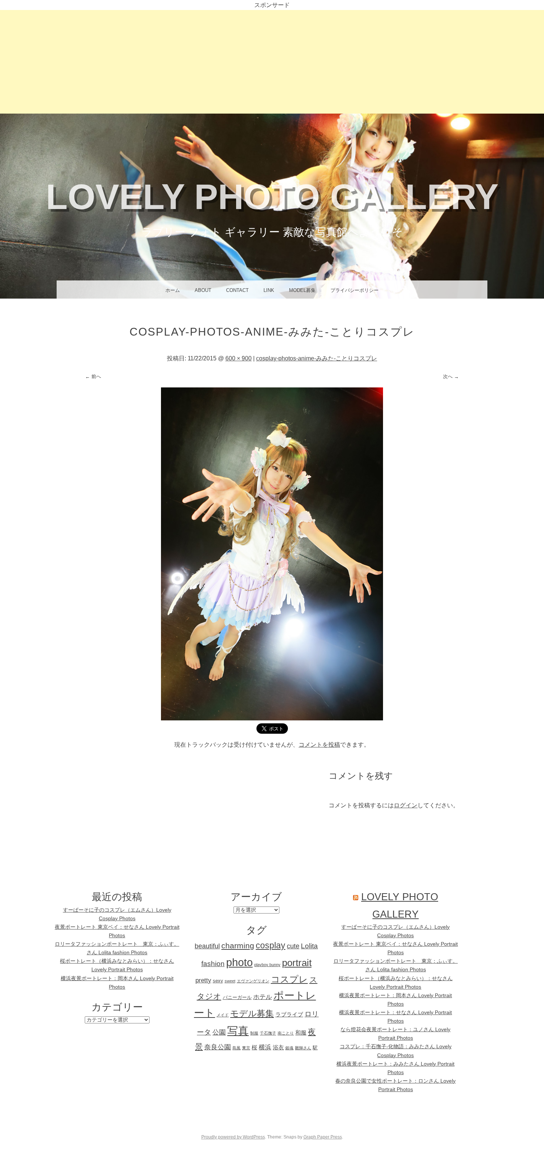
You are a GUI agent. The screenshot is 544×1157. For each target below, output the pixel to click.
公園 (219, 1032)
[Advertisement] (272, 62)
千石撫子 (268, 1033)
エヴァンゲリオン (253, 981)
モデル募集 (252, 1013)
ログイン (405, 805)
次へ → (451, 376)
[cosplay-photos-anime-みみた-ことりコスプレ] (272, 718)
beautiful (207, 946)
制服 (254, 1033)
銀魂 (289, 1048)
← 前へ (93, 376)
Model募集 (302, 290)
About (203, 290)
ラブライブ (289, 1014)
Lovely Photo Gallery (272, 196)
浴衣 (278, 1047)
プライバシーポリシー (354, 290)
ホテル (262, 996)
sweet (230, 981)
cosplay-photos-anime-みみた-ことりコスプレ (316, 358)
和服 (300, 1032)
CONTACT (237, 290)
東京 (246, 1048)
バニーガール (237, 997)
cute (293, 946)
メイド (222, 1015)
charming (237, 945)
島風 (236, 1048)
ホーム (172, 290)
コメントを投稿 (319, 744)
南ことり (286, 1033)
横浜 (265, 1047)
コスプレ (289, 979)
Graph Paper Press (322, 1137)
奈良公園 (217, 1047)
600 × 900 (238, 358)
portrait (297, 963)
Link (268, 290)
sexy (218, 980)
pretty (203, 980)
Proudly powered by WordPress (233, 1137)
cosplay (270, 945)
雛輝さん (303, 1048)
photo (239, 962)
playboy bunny (267, 964)
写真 (238, 1031)
